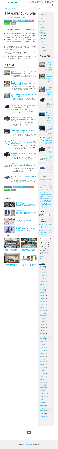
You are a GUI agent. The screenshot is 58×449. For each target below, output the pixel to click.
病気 (51, 198)
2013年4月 (42, 347)
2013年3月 (42, 350)
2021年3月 (42, 292)
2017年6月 (42, 313)
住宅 (40, 30)
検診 (48, 198)
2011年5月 (42, 413)
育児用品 (14, 8)
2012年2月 (42, 387)
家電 (40, 27)
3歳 (44, 179)
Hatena (23, 20)
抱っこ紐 (49, 196)
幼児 (49, 194)
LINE (7, 23)
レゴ (40, 18)
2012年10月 (42, 364)
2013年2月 (42, 353)
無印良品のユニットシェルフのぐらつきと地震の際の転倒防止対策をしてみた (48, 66)
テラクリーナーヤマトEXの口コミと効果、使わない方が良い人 (48, 140)
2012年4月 (42, 382)
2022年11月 (42, 278)
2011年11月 (42, 396)
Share (14, 23)
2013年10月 (42, 336)
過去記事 (20, 27)
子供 (40, 194)
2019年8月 (42, 304)
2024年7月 (42, 269)
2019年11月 (42, 298)
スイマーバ (45, 187)
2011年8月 (42, 405)
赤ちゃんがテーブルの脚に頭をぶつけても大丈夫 (48, 159)
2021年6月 (42, 290)
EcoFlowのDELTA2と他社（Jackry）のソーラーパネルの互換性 (48, 130)
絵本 (43, 201)
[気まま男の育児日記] (11, 2)
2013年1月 (42, 356)
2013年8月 (42, 341)
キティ (45, 185)
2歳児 (42, 179)
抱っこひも (44, 196)
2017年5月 (42, 315)
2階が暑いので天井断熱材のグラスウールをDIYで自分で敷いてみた (48, 79)
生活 (40, 21)
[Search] (51, 238)
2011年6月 (42, 410)
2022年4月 (42, 281)
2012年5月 (42, 379)
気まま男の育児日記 (27, 444)
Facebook (8, 20)
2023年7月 (42, 275)
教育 (46, 198)
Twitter (16, 20)
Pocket (30, 20)
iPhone (38, 8)
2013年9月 (42, 339)
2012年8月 (42, 370)
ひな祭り (44, 183)
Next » (33, 193)
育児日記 (7, 8)
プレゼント (48, 189)
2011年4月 (42, 416)
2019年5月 (42, 307)
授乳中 (44, 198)
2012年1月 (42, 390)
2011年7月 (42, 408)
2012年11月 (42, 362)
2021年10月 (42, 287)
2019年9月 (42, 301)
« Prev (7, 193)
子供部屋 (44, 194)
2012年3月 (42, 385)
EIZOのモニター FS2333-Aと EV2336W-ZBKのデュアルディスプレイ (48, 103)
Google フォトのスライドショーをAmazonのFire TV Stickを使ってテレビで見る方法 (48, 117)
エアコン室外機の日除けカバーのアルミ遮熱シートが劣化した (48, 91)
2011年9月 (42, 402)
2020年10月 (42, 295)
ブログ (20, 8)
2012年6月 (42, 376)
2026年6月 (42, 267)
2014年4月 (42, 318)
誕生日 (48, 204)
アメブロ (47, 183)
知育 (40, 24)
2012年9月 (42, 367)
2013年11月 (42, 333)
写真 (44, 192)
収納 (46, 192)
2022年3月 (42, 284)
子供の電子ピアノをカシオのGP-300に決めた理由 (48, 150)
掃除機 (40, 198)
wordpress (47, 179)
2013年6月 (42, 344)
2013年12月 (42, 330)
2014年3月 (42, 321)
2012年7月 (42, 373)
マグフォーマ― (46, 191)
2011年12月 (42, 393)
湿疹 (49, 198)
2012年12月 (42, 359)
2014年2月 (42, 324)
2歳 (40, 179)
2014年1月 (42, 327)
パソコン (32, 8)
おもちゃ (44, 182)
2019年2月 (42, 310)
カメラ (25, 8)
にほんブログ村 (43, 227)
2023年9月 (42, 272)
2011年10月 (42, 399)
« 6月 (40, 258)
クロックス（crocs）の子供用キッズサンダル (48, 168)
